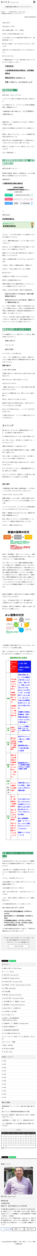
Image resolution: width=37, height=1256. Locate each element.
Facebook (6, 1229)
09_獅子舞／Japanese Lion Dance (12, 994)
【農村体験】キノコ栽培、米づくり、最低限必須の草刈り (18, 1120)
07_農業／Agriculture (9, 988)
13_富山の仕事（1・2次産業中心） (12, 1008)
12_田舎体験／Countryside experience (13, 1004)
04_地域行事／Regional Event (11, 978)
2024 (4, 1067)
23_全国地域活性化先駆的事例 (10, 1030)
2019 (4, 1084)
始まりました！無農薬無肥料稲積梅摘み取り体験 (15, 1111)
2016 (4, 1094)
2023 (4, 1070)
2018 (4, 1087)
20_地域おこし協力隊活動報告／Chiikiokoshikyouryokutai (11, 1019)
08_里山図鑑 (6, 991)
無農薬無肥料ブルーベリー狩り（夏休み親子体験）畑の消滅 (18, 1107)
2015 (4, 1097)
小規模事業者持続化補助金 (12, 183)
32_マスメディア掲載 (9, 1042)
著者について (18, 1229)
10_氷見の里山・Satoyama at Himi (13, 998)
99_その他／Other (7, 1052)
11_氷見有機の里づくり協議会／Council (13, 1001)
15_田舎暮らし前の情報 (9, 1011)
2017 (4, 1090)
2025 (4, 1064)
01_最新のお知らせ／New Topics (17, 11)
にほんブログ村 (18, 946)
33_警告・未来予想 (7, 1045)
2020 (4, 1080)
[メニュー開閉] (34, 2)
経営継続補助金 (8, 219)
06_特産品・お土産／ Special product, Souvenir (17, 985)
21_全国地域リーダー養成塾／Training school (15, 1023)
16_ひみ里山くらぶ (8, 1014)
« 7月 (2, 1148)
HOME (3, 11)
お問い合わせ (30, 1229)
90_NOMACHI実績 (8, 1048)
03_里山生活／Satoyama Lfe (10, 975)
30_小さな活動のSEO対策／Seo (11, 1033)
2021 (4, 1077)
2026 (4, 1060)
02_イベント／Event (8, 971)
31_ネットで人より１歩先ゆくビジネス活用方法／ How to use (18, 1037)
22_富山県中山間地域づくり (10, 1026)
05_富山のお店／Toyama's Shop (12, 981)
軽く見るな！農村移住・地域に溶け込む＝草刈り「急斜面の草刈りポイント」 (18, 1115)
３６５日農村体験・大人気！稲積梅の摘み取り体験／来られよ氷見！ (18, 1124)
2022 (4, 1074)
